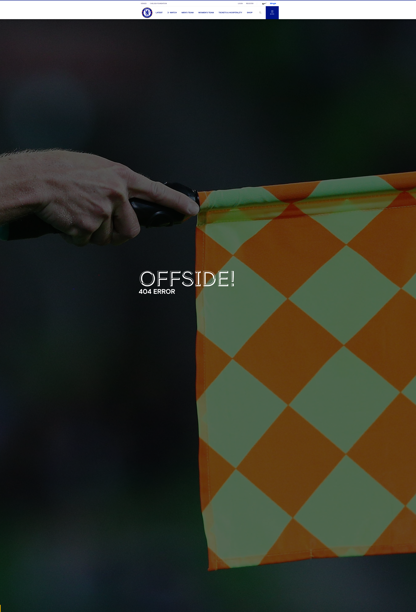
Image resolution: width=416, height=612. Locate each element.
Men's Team (188, 13)
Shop (250, 13)
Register (249, 3)
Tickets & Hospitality (230, 13)
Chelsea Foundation (158, 3)
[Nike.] (264, 3)
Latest (159, 13)
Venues (144, 3)
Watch (173, 13)
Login (240, 3)
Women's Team (206, 13)
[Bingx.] (273, 3)
